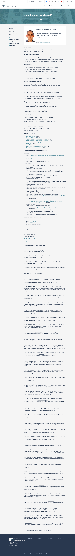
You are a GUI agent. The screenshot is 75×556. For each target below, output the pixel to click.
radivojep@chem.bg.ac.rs (45, 42)
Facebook (59, 540)
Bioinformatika (29, 143)
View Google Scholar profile (29, 238)
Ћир (67, 1)
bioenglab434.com (28, 241)
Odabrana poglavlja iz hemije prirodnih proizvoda (36, 146)
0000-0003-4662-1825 (34, 219)
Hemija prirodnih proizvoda (31, 137)
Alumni (29, 540)
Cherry (41, 224)
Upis (39, 540)
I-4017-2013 (34, 221)
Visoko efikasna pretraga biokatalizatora (34, 147)
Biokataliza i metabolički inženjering (33, 142)
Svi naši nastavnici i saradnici (14, 29)
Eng (71, 1)
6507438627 (32, 222)
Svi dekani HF (11, 31)
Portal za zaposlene (51, 540)
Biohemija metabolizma (31, 136)
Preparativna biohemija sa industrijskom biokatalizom (37, 139)
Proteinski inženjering (30, 144)
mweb (55, 553)
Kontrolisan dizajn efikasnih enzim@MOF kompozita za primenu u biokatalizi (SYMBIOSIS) (47, 195)
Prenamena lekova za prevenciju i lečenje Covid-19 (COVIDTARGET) (42, 207)
